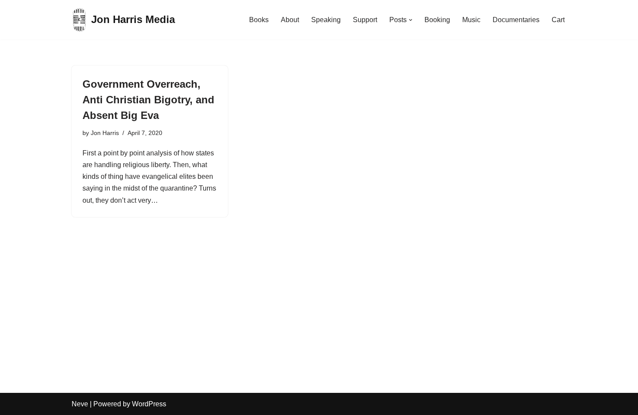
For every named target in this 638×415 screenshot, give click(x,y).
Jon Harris (105, 132)
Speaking (326, 19)
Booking (437, 19)
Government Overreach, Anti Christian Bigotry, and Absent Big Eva (148, 99)
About (290, 19)
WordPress (149, 404)
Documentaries (516, 19)
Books (259, 19)
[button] (410, 20)
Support (365, 19)
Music (471, 19)
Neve (80, 404)
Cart (558, 19)
